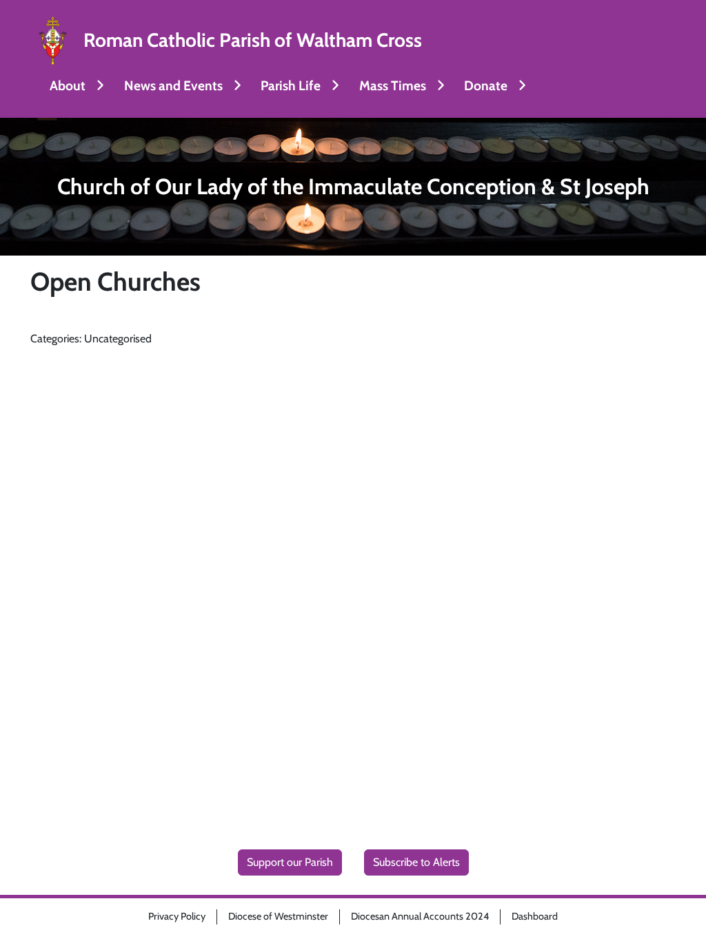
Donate (485, 85)
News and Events (173, 85)
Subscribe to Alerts (416, 862)
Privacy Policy (176, 916)
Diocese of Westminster (278, 916)
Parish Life (291, 85)
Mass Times (392, 85)
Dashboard (535, 916)
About (67, 85)
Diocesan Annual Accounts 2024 (420, 916)
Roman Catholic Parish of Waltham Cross (252, 40)
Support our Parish (290, 862)
